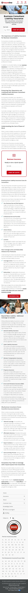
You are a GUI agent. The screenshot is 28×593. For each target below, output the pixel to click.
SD (8, 552)
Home (4, 493)
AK (6, 540)
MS (3, 547)
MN (22, 545)
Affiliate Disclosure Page (14, 585)
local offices (19, 481)
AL (2, 540)
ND (9, 550)
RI (2, 552)
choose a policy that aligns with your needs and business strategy (13, 290)
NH (16, 547)
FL (2, 542)
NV (13, 547)
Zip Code (5, 27)
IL (14, 542)
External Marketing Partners (16, 588)
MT (10, 547)
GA (6, 542)
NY (3, 550)
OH (13, 550)
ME (9, 545)
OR (19, 550)
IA (19, 542)
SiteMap (7, 513)
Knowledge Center (8, 506)
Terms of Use (6, 587)
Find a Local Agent (10, 510)
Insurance (6, 496)
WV (6, 555)
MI (19, 545)
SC (5, 552)
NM (23, 547)
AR (12, 540)
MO (6, 547)
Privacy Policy (13, 587)
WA (3, 555)
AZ (9, 540)
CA (15, 540)
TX (15, 552)
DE (24, 540)
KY (2, 545)
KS (22, 542)
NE (13, 569)
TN (12, 552)
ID (11, 542)
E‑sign (6, 588)
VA (24, 552)
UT (18, 552)
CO (18, 540)
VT (21, 552)
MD (12, 545)
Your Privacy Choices (13, 590)
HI (8, 542)
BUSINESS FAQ (14, 296)
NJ (19, 547)
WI (9, 555)
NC (6, 550)
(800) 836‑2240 (5, 483)
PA (22, 550)
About (4, 500)
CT (21, 540)
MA (16, 545)
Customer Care (7, 503)
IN (17, 542)
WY (12, 555)
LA (5, 545)
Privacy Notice (21, 587)
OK (16, 550)
